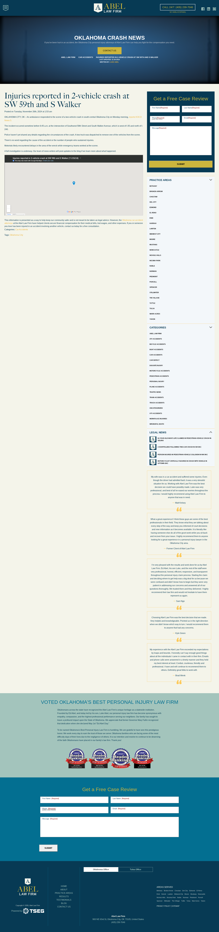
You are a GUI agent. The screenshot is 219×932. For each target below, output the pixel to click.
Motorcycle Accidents (160, 371)
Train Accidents (157, 397)
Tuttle (152, 303)
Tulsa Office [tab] (135, 869)
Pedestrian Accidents (159, 376)
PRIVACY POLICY (163, 906)
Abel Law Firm (155, 333)
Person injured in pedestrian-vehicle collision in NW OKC (183, 454)
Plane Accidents (157, 387)
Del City (153, 202)
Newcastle (154, 250)
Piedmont (154, 276)
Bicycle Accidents (158, 344)
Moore (152, 239)
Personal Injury (157, 381)
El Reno (153, 213)
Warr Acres (155, 314)
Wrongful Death (157, 424)
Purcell (153, 282)
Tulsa (152, 308)
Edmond (153, 207)
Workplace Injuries (158, 419)
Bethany (153, 186)
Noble (152, 266)
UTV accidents (156, 413)
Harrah (153, 223)
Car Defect (154, 360)
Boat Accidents (156, 349)
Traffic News (155, 392)
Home (64, 886)
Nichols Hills (155, 255)
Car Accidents (21, 229)
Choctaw (153, 197)
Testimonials (63, 900)
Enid (151, 218)
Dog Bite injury (156, 365)
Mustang (153, 245)
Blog (64, 903)
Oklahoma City (16, 235)
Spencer (153, 287)
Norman (153, 271)
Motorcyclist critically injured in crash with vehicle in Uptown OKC (182, 462)
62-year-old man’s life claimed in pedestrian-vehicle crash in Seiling (184, 439)
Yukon (152, 319)
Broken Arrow (156, 191)
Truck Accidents (157, 403)
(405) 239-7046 (118, 922)
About (63, 890)
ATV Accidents (156, 339)
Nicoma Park (155, 261)
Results (64, 896)
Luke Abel (114, 62)
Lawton (153, 229)
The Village (154, 298)
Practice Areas (64, 893)
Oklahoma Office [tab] (101, 869)
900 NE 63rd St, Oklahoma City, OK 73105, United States (118, 919)
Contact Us (64, 907)
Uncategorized (156, 408)
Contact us (109, 51)
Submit (181, 164)
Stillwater (154, 292)
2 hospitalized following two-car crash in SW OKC (180, 447)
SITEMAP (175, 906)
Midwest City (155, 234)
